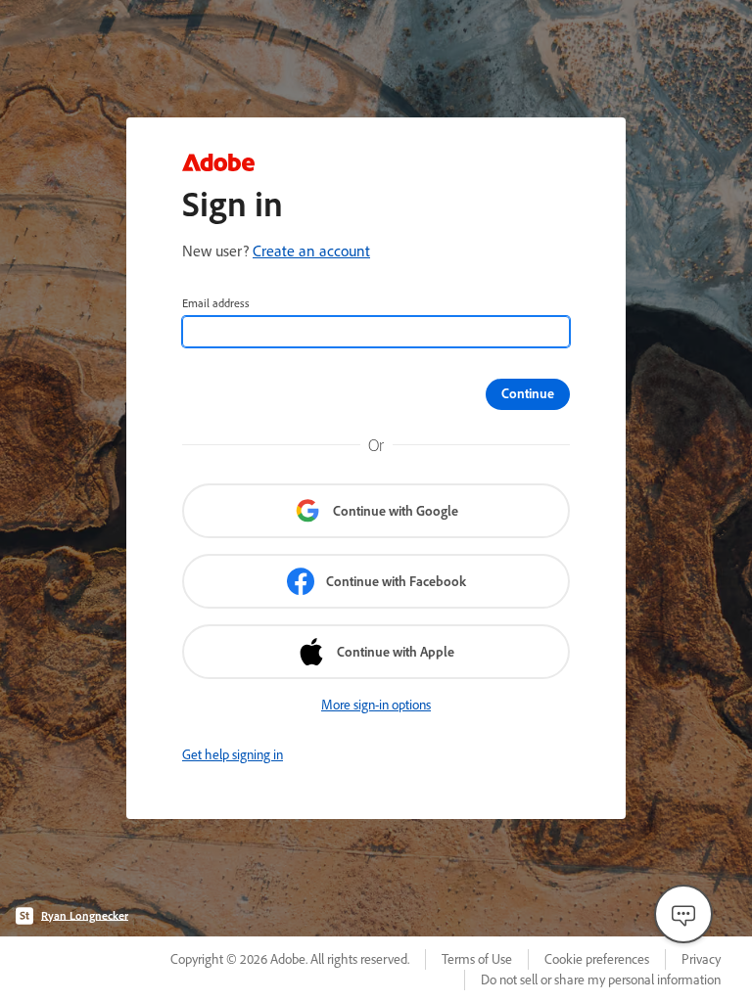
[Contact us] (683, 914)
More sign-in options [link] (376, 704)
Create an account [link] (311, 250)
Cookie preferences (596, 959)
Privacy (701, 959)
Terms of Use (477, 959)
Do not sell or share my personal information (601, 979)
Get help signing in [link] (232, 754)
